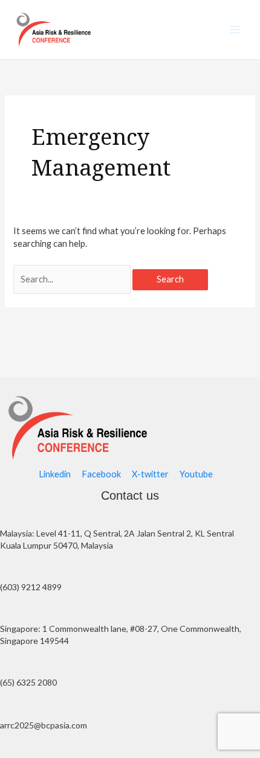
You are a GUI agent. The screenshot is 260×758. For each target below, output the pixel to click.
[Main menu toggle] (235, 29)
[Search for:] (72, 279)
